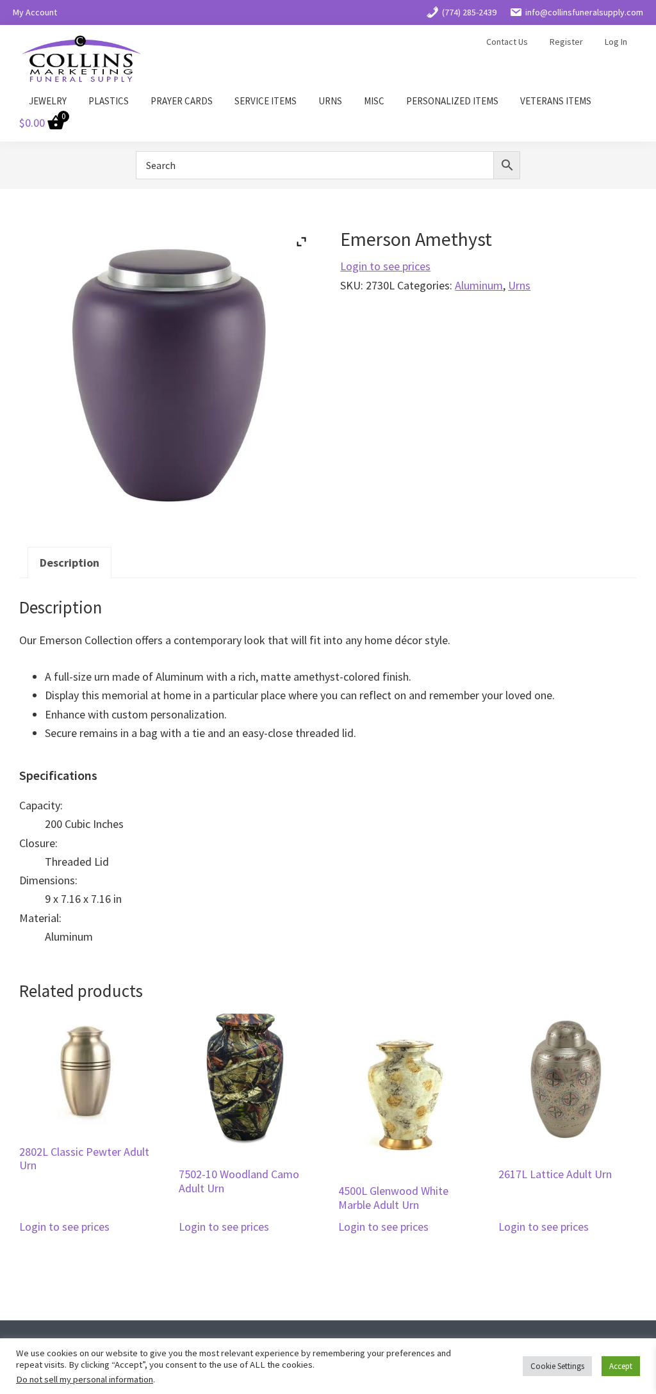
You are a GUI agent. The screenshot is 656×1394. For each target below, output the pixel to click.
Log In (616, 41)
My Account (35, 12)
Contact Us (507, 41)
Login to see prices (385, 266)
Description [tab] (69, 562)
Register (566, 41)
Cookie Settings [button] (557, 1366)
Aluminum (479, 285)
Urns (519, 285)
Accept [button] (620, 1366)
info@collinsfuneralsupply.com (584, 12)
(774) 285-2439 (469, 12)
